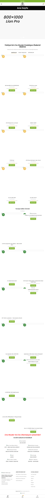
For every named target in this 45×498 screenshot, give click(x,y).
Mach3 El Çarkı (11, 282)
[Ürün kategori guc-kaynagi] (33, 456)
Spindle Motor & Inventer (12, 355)
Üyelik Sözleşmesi (19, 480)
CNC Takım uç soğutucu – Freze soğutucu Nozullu (12, 318)
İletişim (32, 484)
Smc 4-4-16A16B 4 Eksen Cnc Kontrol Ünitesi (33, 428)
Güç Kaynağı (12, 418)
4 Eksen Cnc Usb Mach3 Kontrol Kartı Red (33, 215)
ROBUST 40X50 (33, 122)
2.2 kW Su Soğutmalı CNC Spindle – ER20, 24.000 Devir (12, 244)
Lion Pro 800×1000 (12, 197)
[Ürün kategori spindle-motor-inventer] (33, 446)
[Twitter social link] (21, 1)
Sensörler (11, 393)
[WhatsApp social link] (24, 1)
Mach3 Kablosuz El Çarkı (33, 361)
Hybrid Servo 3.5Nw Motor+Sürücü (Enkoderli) (33, 354)
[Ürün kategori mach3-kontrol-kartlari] (11, 451)
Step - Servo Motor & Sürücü (33, 291)
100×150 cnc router (33, 85)
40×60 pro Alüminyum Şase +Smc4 (33, 160)
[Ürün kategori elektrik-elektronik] (33, 461)
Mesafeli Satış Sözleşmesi (20, 478)
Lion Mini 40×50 (33, 197)
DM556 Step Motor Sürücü (33, 289)
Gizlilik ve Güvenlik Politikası (21, 476)
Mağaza (32, 482)
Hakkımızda (33, 486)
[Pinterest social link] (23, 1)
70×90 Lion (12, 160)
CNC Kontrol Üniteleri (33, 429)
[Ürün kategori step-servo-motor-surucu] (11, 446)
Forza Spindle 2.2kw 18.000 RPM (12, 354)
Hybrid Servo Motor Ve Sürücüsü (33, 355)
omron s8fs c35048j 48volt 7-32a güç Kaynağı (11, 416)
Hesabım (32, 476)
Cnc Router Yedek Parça (12, 246)
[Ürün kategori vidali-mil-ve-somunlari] (33, 451)
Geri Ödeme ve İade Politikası (21, 474)
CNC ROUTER (11, 124)
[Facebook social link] (20, 1)
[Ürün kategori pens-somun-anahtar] (11, 461)
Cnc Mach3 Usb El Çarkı (12, 280)
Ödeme (32, 478)
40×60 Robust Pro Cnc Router (12, 122)
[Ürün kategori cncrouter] (22, 442)
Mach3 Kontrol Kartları (33, 216)
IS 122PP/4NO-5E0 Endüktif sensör (12, 392)
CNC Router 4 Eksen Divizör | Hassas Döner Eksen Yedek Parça (33, 281)
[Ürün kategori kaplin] (11, 456)
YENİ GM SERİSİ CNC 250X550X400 (12, 85)
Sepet (32, 480)
